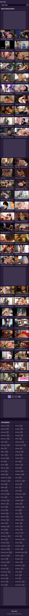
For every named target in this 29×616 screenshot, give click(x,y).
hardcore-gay (6, 552)
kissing (5, 578)
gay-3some (6, 536)
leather (20, 429)
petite (19, 484)
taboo (19, 523)
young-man (20, 581)
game (5, 523)
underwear (20, 546)
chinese (5, 468)
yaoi (19, 575)
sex (19, 510)
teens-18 (20, 533)
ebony (5, 490)
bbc (4, 448)
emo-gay (5, 494)
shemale (20, 520)
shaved (19, 516)
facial (5, 507)
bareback (5, 445)
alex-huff (5, 425)
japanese (5, 562)
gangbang (5, 526)
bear (4, 455)
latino (19, 425)
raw (19, 490)
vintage (19, 559)
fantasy (5, 513)
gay (4, 529)
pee (19, 477)
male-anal (20, 442)
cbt (4, 461)
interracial (5, 555)
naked (19, 455)
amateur (5, 435)
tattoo (19, 526)
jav (4, 565)
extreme (5, 503)
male (19, 438)
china (5, 464)
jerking (5, 568)
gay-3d (5, 533)
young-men (20, 585)
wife (19, 572)
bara (4, 442)
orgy (19, 468)
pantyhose (20, 474)
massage (20, 451)
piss (19, 487)
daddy (5, 474)
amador (5, 432)
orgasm (20, 464)
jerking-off (6, 572)
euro (4, 497)
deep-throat (6, 477)
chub (4, 471)
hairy (4, 539)
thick (19, 536)
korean (5, 581)
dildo (4, 487)
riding (19, 503)
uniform (20, 549)
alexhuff (5, 429)
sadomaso (20, 507)
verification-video (22, 552)
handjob (5, 542)
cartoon (5, 458)
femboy (5, 516)
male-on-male (21, 445)
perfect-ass (20, 481)
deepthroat (6, 481)
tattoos (19, 529)
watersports (20, 565)
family (5, 510)
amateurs (5, 438)
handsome (6, 546)
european (5, 500)
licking (19, 432)
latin (4, 585)
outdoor (20, 471)
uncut (19, 542)
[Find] (27, 5)
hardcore (5, 549)
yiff (19, 578)
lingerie (20, 435)
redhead (20, 500)
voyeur (19, 562)
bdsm (5, 451)
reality (19, 497)
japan (5, 559)
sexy (19, 513)
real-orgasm (21, 494)
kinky (4, 575)
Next (19, 396)
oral (19, 461)
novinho (20, 458)
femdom (5, 520)
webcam (20, 568)
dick (4, 484)
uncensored (20, 539)
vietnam (20, 555)
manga (19, 448)
